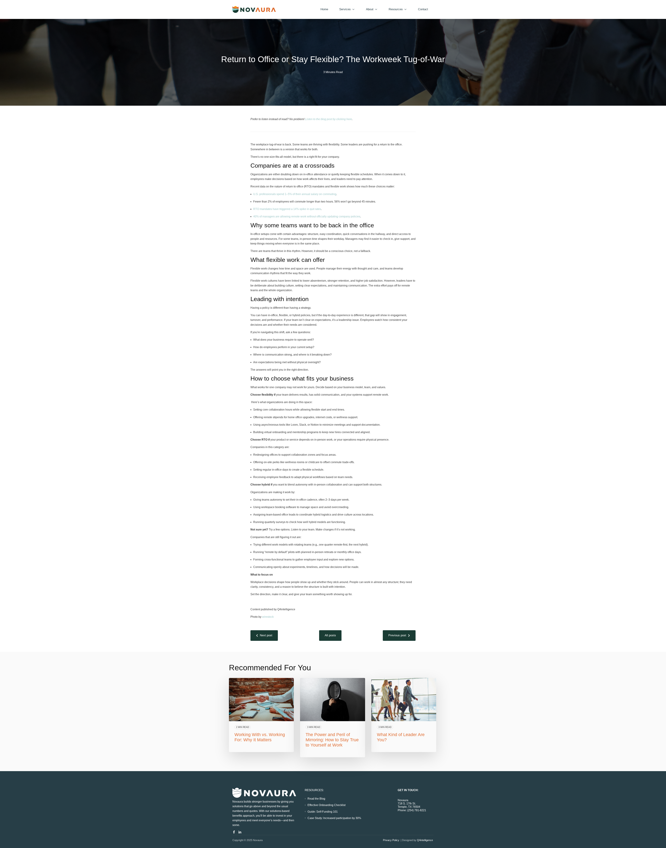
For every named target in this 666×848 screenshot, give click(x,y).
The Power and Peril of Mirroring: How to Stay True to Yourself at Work (332, 739)
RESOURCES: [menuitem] (314, 790)
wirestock (268, 616)
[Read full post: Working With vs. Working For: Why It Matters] (261, 699)
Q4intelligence (425, 840)
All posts (330, 635)
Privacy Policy (391, 840)
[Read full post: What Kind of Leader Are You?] (403, 699)
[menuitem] (316, 798)
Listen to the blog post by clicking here (328, 119)
